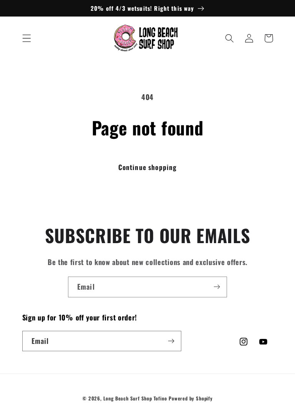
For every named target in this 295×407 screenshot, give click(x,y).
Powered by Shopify (191, 398)
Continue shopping (147, 167)
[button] (26, 38)
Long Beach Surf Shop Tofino (135, 398)
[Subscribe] (217, 287)
